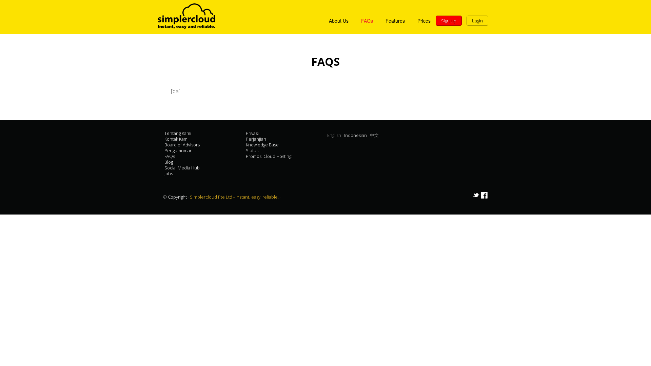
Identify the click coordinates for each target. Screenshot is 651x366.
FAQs (367, 20)
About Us (339, 20)
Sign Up (448, 21)
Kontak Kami (176, 139)
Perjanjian (256, 139)
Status (252, 150)
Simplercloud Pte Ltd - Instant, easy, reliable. (235, 197)
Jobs (168, 173)
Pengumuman (178, 150)
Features (395, 20)
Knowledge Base (262, 145)
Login (477, 21)
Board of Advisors (182, 145)
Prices (424, 20)
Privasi (252, 133)
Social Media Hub (182, 168)
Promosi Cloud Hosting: (269, 156)
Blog (168, 162)
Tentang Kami (177, 133)
